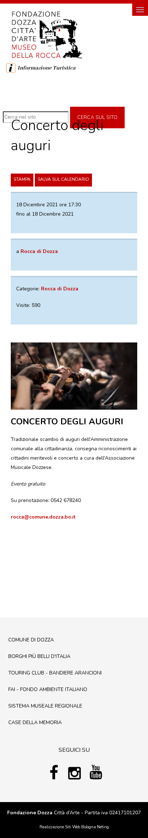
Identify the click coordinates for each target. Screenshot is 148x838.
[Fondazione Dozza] (46, 34)
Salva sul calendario (63, 179)
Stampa (22, 179)
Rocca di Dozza (59, 288)
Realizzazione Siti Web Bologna (68, 827)
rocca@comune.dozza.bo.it (43, 517)
